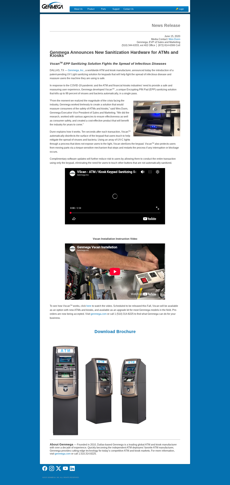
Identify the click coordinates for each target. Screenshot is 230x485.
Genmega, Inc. (76, 70)
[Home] (52, 4)
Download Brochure (115, 331)
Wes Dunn (174, 39)
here (88, 306)
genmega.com (99, 314)
